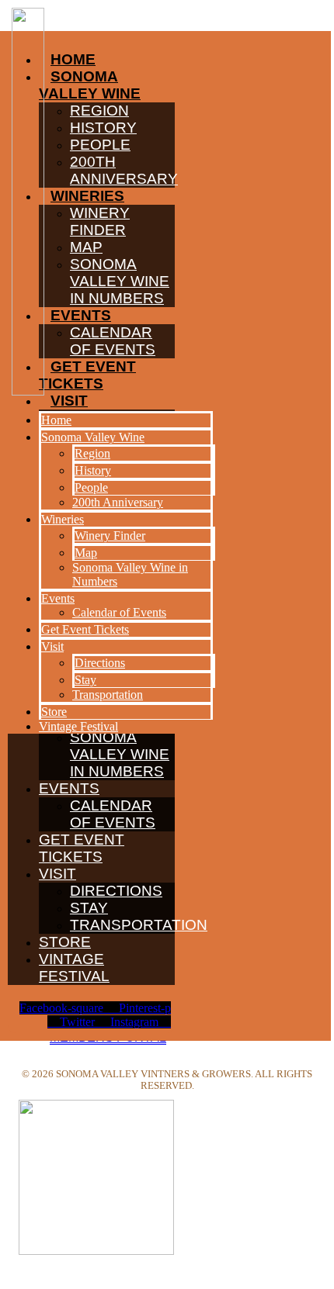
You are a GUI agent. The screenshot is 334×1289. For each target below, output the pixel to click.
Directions (116, 891)
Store (65, 942)
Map (86, 552)
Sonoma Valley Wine (92, 437)
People (91, 487)
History (93, 470)
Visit (57, 874)
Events (69, 788)
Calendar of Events (112, 814)
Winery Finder (110, 535)
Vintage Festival (74, 967)
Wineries (62, 519)
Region (92, 453)
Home (56, 420)
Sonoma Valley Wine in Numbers (119, 754)
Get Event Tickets (81, 848)
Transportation (138, 925)
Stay (89, 908)
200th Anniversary (117, 502)
